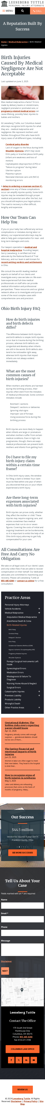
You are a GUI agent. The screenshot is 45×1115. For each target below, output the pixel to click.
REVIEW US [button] (23, 1089)
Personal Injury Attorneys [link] (17, 604)
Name (4, 899)
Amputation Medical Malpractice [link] (22, 617)
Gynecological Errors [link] (16, 668)
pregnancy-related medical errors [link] (18, 111)
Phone (4, 927)
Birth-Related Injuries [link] (17, 625)
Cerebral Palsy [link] (13, 633)
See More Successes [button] (22, 852)
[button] (7, 11)
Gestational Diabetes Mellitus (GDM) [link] (21, 645)
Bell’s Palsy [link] (12, 629)
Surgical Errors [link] (14, 687)
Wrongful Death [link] (12, 703)
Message (5, 940)
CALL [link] (39, 11)
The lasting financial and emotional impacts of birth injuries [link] (20, 751)
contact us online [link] (25, 580)
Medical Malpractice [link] (14, 612)
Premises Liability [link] (13, 695)
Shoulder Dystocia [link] (15, 658)
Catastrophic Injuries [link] (14, 691)
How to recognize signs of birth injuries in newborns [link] (20, 776)
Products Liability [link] (13, 699)
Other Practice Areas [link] (14, 707)
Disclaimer (6, 961)
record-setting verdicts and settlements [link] (21, 262)
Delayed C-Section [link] (15, 637)
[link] (22, 4)
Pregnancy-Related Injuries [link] (18, 654)
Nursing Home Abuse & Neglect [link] (22, 683)
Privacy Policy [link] (30, 1101)
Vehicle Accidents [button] (13, 608)
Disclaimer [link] (16, 1101)
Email (4, 913)
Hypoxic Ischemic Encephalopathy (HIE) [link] (22, 649)
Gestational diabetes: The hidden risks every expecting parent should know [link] (22, 725)
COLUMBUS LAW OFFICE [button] (22, 1049)
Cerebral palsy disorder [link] (17, 144)
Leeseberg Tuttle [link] (21, 1098)
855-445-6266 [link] (7, 580)
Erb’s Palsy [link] (12, 641)
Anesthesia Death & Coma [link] (19, 621)
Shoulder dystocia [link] (15, 150)
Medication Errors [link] (15, 672)
